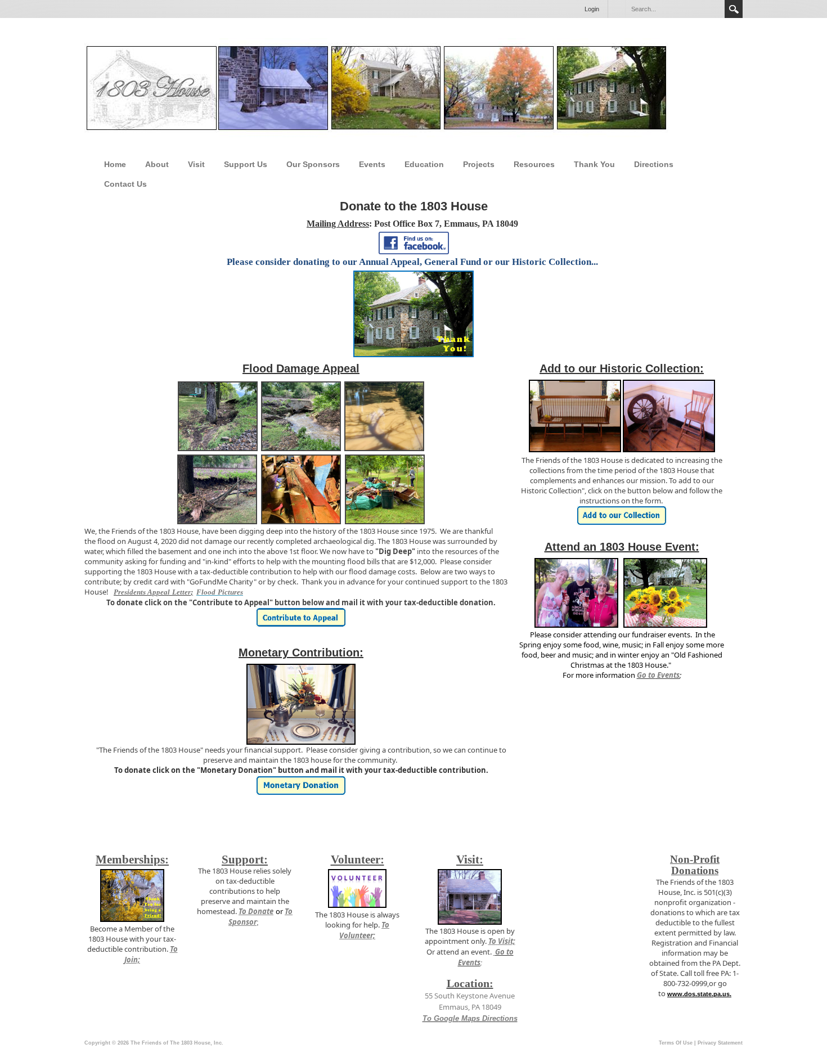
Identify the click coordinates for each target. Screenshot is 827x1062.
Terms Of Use (676, 1043)
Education (424, 164)
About (157, 164)
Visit (196, 164)
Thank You (594, 164)
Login (592, 9)
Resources (534, 164)
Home (115, 164)
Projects (479, 164)
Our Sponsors (313, 164)
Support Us (245, 164)
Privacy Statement (720, 1043)
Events (372, 164)
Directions (653, 164)
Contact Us (125, 183)
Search (734, 9)
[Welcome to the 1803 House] (376, 88)
